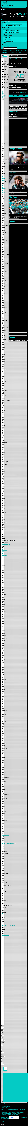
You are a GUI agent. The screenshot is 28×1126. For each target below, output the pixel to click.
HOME (5, 2)
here (3, 914)
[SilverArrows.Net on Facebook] (6, 10)
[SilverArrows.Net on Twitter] (2, 10)
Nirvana (13, 1123)
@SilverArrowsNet (9, 925)
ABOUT (5, 3)
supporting (6, 544)
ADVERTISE (5, 1104)
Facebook (5, 935)
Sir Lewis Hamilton (4, 178)
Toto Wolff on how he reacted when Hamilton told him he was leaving (3, 1054)
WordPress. (18, 1123)
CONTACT (6, 7)
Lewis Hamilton (4, 50)
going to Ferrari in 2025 (4, 189)
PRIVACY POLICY (7, 1106)
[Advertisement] (14, 132)
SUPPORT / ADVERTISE (10, 5)
